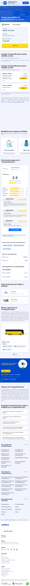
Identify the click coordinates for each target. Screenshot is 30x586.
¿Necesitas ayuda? (8, 531)
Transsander (18, 509)
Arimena (3, 514)
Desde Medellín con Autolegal (21, 457)
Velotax (16, 512)
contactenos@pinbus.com (18, 102)
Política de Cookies (5, 574)
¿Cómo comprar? (4, 557)
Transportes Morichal (6, 506)
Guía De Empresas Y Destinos (10, 519)
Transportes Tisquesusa (6, 509)
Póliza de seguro (4, 572)
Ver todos (26, 444)
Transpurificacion (22, 235)
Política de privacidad (5, 562)
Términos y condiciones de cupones (8, 560)
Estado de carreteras (5, 558)
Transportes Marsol (19, 504)
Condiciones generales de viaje (7, 571)
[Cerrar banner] (2, 3)
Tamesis (17, 506)
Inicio (2, 519)
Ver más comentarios (15, 229)
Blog (2, 555)
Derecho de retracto (5, 570)
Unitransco (3, 512)
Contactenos (3, 575)
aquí (12, 236)
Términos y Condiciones (6, 568)
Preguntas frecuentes (5, 561)
